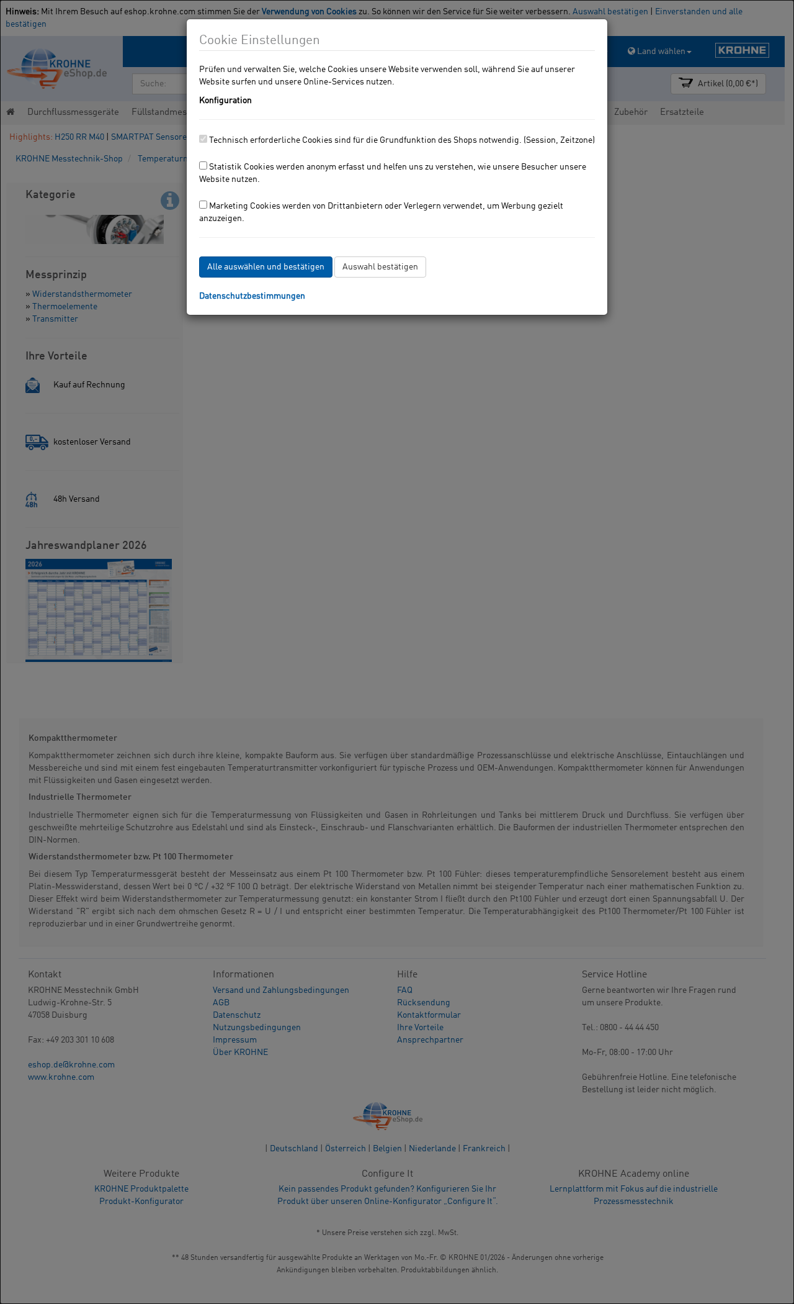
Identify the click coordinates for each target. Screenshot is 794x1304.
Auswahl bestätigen (380, 267)
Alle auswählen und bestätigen (265, 267)
